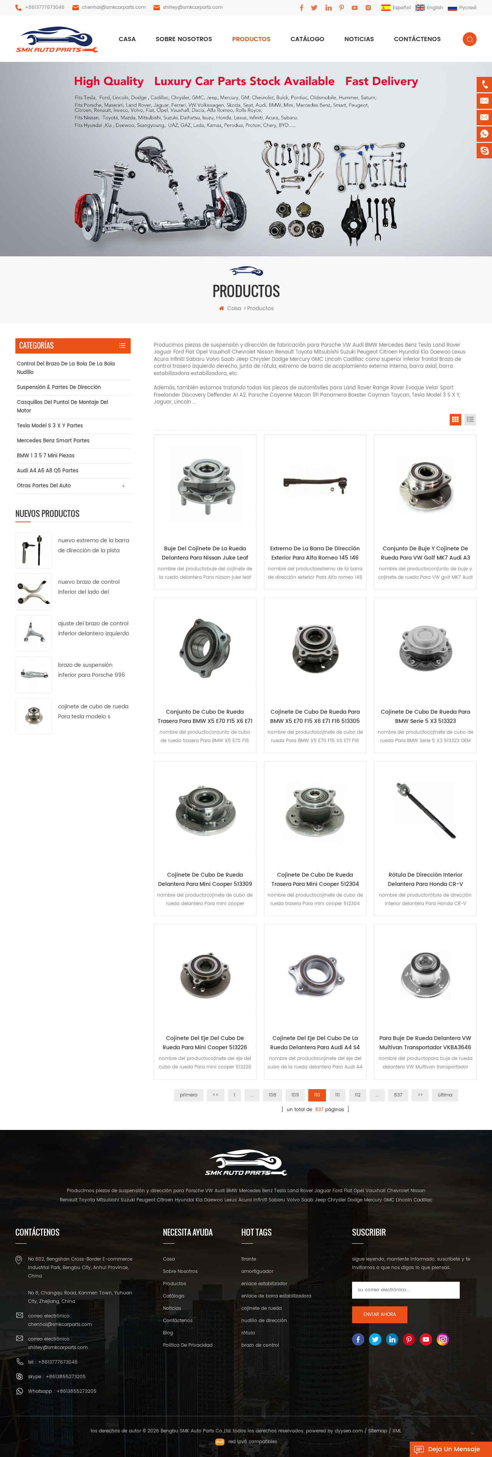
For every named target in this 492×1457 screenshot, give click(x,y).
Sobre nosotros (184, 39)
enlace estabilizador (264, 1284)
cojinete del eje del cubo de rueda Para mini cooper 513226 (205, 1043)
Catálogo (307, 39)
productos (251, 39)
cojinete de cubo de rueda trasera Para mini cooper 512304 (315, 880)
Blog (168, 1333)
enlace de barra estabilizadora (276, 1296)
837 (398, 1095)
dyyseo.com (349, 1431)
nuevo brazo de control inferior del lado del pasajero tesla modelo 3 (90, 587)
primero (189, 1095)
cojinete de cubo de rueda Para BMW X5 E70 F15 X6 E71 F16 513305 (315, 717)
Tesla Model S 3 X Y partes (50, 426)
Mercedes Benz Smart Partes (53, 441)
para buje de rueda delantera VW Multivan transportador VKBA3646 (425, 1043)
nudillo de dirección (264, 1320)
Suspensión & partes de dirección (59, 388)
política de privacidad (188, 1345)
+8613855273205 (66, 1377)
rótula (248, 1333)
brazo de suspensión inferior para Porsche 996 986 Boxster (91, 670)
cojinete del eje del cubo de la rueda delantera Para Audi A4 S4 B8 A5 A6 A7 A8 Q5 (315, 1043)
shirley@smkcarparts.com (193, 7)
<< (216, 1095)
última (445, 1095)
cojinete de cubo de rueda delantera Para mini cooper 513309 (205, 880)
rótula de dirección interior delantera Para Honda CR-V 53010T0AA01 (425, 880)
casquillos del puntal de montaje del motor (62, 407)
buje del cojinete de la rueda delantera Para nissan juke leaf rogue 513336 (205, 553)
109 (295, 1095)
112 (358, 1095)
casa (127, 39)
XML (396, 1431)
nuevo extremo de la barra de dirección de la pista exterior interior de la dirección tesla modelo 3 (93, 546)
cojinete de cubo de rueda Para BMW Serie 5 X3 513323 (425, 717)
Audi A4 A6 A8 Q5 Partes (47, 471)
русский (468, 8)
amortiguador (257, 1271)
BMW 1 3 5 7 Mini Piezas (46, 456)
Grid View (455, 419)
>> (420, 1095)
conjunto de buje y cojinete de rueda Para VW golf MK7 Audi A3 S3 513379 (425, 553)
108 (272, 1095)
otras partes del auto (44, 486)
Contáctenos (417, 39)
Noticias (359, 39)
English (435, 8)
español (402, 8)
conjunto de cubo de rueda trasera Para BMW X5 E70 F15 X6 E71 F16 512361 (205, 717)
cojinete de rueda (261, 1308)
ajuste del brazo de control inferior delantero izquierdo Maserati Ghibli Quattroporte (93, 629)
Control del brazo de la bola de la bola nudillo (66, 368)
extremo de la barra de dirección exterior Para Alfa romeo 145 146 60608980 (315, 553)
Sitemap (377, 1431)
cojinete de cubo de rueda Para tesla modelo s (93, 711)
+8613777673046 (45, 7)
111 (337, 1095)
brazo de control (260, 1345)
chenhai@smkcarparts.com (114, 7)
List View (470, 419)
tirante (248, 1259)
